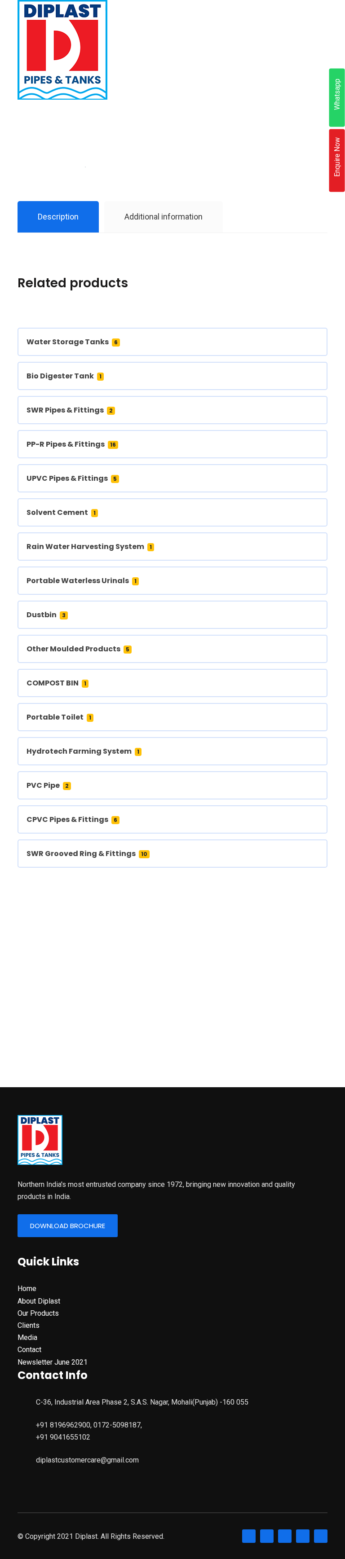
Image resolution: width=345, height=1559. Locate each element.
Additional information (163, 216)
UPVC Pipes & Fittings (72, 478)
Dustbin (46, 615)
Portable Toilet (59, 717)
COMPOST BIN (56, 683)
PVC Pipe (48, 785)
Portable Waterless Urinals (82, 580)
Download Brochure (67, 1225)
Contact (29, 1349)
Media (27, 1337)
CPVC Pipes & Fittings (72, 819)
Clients (29, 1325)
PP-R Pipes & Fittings (71, 444)
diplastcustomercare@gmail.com (87, 1460)
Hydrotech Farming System (83, 751)
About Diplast (39, 1301)
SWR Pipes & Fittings (70, 410)
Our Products (38, 1313)
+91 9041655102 (63, 1437)
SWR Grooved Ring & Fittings (87, 853)
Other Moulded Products (78, 649)
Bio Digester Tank (64, 376)
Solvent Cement (61, 512)
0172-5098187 (117, 1425)
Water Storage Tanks (72, 342)
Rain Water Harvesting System (89, 546)
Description (58, 216)
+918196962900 (172, 996)
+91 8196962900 (63, 1425)
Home (27, 1288)
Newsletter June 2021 (53, 1362)
